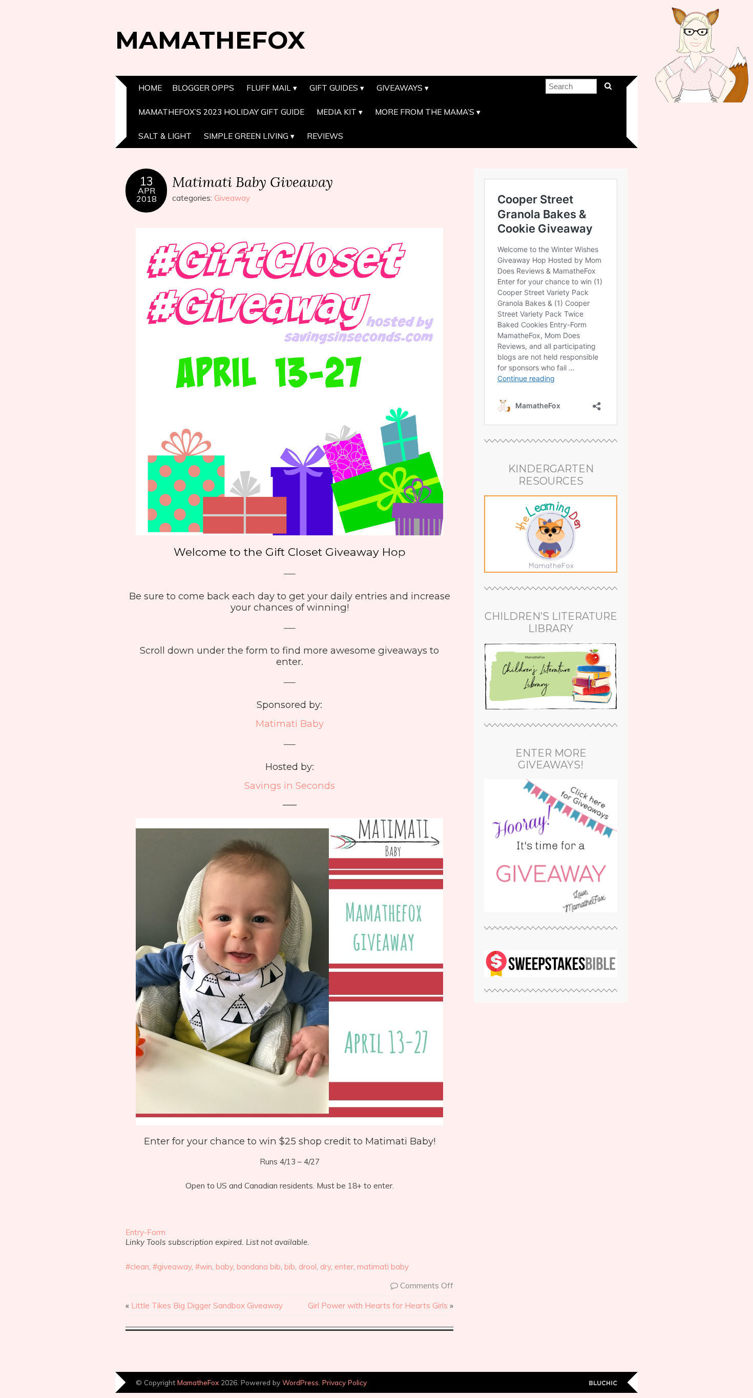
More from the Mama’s (424, 112)
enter (343, 1266)
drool (308, 1266)
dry (325, 1266)
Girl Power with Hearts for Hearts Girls (378, 1305)
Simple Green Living (246, 136)
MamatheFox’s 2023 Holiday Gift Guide (221, 112)
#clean (137, 1266)
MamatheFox (210, 40)
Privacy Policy (344, 1382)
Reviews (325, 136)
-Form (154, 1232)
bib (289, 1266)
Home (150, 88)
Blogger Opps (203, 88)
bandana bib (259, 1266)
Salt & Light (165, 136)
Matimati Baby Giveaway (252, 182)
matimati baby (383, 1266)
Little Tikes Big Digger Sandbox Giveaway (207, 1305)
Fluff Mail (268, 88)
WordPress (300, 1382)
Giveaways (399, 88)
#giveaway (172, 1266)
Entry (135, 1232)
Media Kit (337, 112)
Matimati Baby (290, 723)
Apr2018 (146, 194)
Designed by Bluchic (603, 1383)
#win (203, 1266)
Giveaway (232, 198)
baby (224, 1266)
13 (146, 181)
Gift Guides (333, 88)
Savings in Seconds (289, 785)
